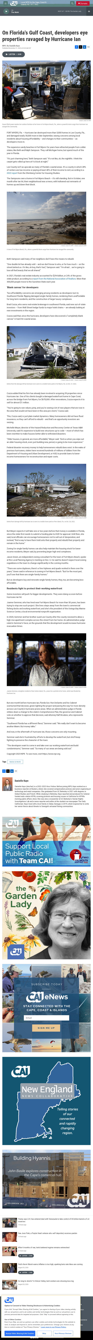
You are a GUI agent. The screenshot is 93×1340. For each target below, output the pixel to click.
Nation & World (15, 762)
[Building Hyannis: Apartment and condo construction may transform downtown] (46, 1179)
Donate (83, 3)
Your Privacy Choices (63, 1333)
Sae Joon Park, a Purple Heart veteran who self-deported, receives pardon (47, 1233)
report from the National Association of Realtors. (54, 279)
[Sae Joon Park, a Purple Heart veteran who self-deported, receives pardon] (9, 1237)
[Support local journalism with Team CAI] (46, 841)
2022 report (12, 173)
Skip (44, 1333)
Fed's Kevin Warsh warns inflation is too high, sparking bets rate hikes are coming (50, 1264)
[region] (41, 1316)
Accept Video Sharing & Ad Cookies (20, 1333)
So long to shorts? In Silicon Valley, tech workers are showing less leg (46, 1281)
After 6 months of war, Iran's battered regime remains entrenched (43, 1247)
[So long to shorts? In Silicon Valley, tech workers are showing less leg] (9, 1285)
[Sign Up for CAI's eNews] (46, 1008)
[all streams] (89, 11)
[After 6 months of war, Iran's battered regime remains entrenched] (9, 1251)
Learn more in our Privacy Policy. (53, 1327)
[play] (6, 11)
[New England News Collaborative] (46, 1101)
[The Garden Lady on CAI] (46, 915)
